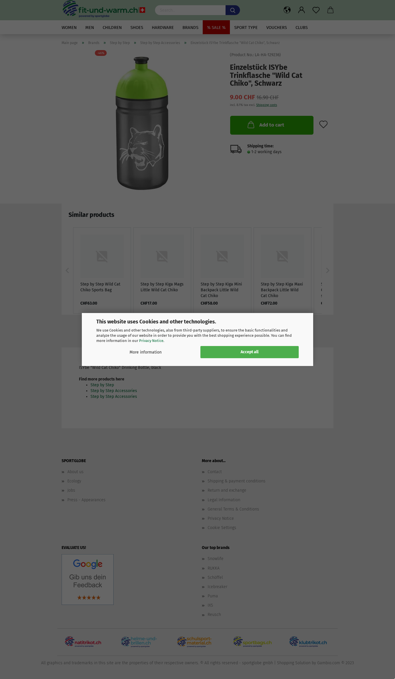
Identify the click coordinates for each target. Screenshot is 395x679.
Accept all (250, 351)
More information (146, 352)
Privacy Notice (151, 340)
